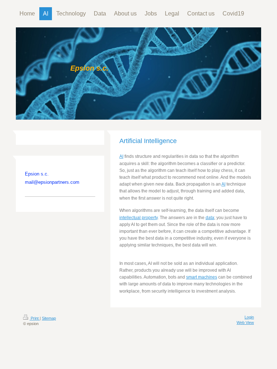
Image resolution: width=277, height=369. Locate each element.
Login (249, 317)
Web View (245, 322)
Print (35, 318)
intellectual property (138, 217)
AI (121, 156)
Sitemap (49, 318)
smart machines (201, 277)
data (210, 217)
